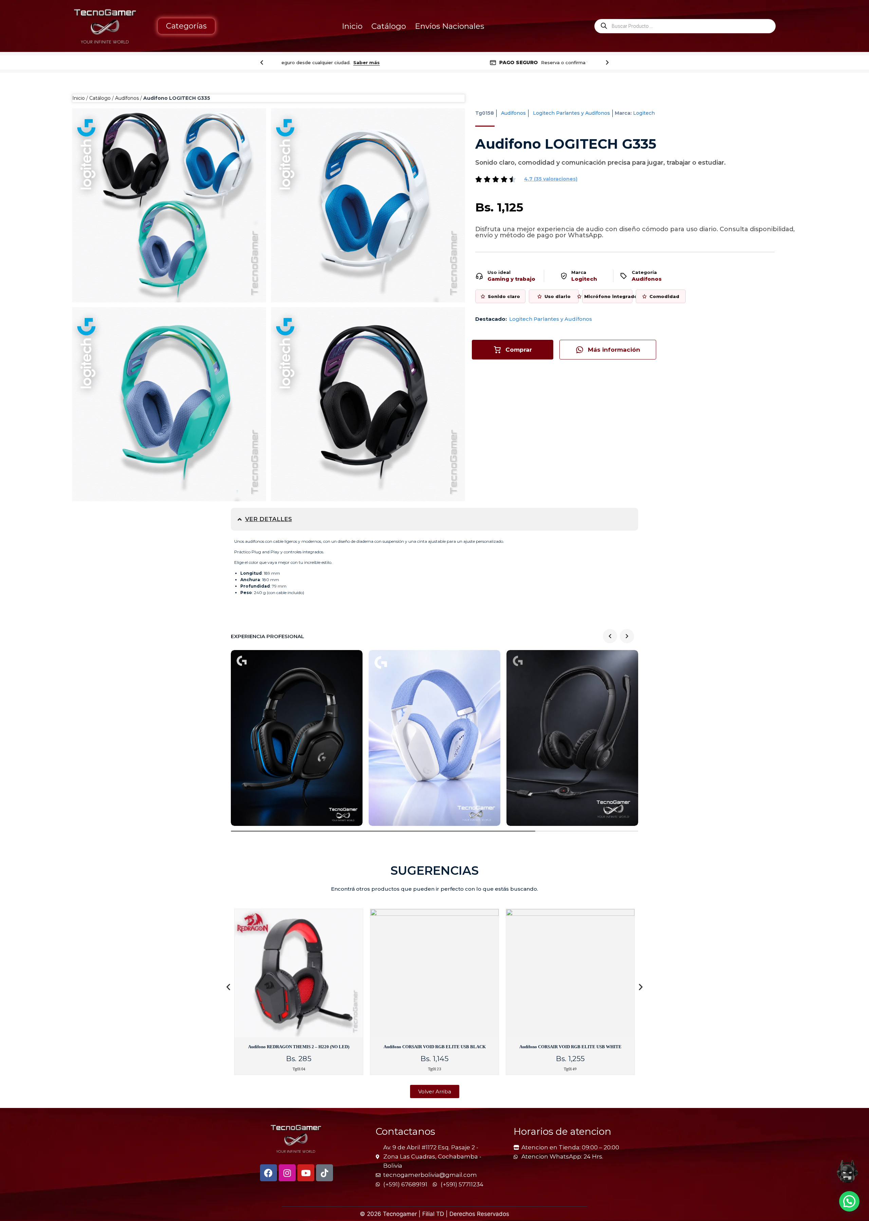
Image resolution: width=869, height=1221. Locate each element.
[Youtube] (305, 1172)
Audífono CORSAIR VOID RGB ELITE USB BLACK (435, 1046)
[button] (551, 178)
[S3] (368, 205)
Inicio (352, 26)
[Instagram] (287, 1172)
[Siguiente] (607, 62)
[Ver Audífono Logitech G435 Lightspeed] (434, 738)
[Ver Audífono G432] (297, 738)
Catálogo (388, 26)
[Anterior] (261, 62)
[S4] (169, 205)
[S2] (169, 404)
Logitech (644, 113)
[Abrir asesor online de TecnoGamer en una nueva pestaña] (847, 1171)
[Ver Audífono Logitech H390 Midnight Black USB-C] (572, 738)
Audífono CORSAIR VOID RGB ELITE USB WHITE (570, 1046)
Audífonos (127, 98)
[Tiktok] (324, 1172)
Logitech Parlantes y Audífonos (571, 113)
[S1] (368, 404)
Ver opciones (514, 62)
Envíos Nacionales (449, 26)
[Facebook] (268, 1172)
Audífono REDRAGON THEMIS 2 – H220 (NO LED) (298, 1046)
